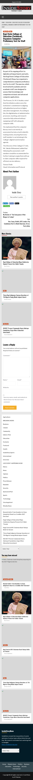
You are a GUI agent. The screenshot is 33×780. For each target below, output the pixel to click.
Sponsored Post (8, 491)
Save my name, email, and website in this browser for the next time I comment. (15, 399)
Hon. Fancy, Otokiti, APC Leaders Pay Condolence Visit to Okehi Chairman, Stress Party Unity (17, 222)
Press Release (7, 481)
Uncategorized (7, 502)
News (10, 31)
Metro (5, 467)
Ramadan (6, 484)
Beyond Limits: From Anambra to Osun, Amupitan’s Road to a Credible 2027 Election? (15, 514)
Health (5, 449)
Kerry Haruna (7, 266)
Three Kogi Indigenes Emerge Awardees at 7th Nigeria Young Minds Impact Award (16, 296)
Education (6, 31)
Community (6, 431)
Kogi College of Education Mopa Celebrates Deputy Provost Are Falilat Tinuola (16, 263)
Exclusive (6, 442)
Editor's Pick (7, 435)
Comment (6, 355)
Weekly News (7, 506)
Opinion (5, 474)
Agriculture (6, 417)
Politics (5, 477)
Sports (5, 495)
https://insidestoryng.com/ (9, 744)
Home (4, 764)
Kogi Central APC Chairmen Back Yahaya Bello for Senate (15, 528)
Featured (6, 445)
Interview (6, 459)
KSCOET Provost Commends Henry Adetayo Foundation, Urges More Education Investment (16, 330)
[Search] (29, 16)
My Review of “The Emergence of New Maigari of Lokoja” (14, 214)
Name (5, 380)
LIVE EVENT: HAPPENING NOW (13, 463)
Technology (6, 499)
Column (5, 427)
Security (5, 488)
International (7, 456)
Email (19, 380)
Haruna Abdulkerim (8, 334)
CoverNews (26, 775)
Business (6, 424)
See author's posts (16, 197)
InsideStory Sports (8, 452)
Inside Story (7, 44)
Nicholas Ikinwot (7, 299)
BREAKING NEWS (8, 420)
